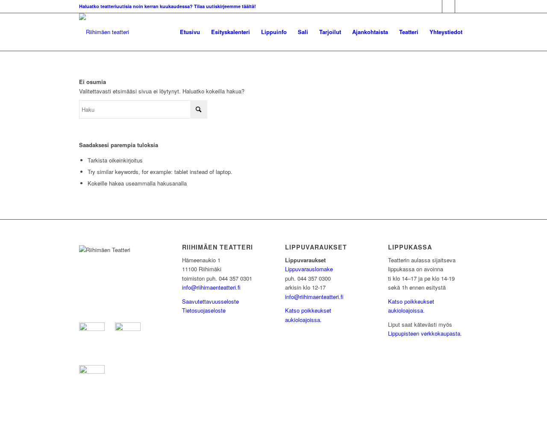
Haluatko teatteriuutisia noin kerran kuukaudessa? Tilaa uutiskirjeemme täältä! (167, 6)
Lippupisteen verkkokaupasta (424, 333)
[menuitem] (190, 32)
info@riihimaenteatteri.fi (211, 287)
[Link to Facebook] (435, 6)
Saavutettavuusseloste (210, 301)
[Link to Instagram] (448, 6)
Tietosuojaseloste (204, 310)
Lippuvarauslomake (309, 269)
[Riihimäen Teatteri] (104, 32)
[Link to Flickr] (461, 6)
